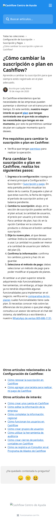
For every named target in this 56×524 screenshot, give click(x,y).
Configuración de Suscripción (17, 39)
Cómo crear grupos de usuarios (26, 429)
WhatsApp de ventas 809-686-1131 (32, 318)
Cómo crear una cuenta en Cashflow (28, 403)
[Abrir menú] (50, 5)
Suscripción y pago (34, 184)
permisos (35, 148)
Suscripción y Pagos (13, 42)
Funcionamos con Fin (29, 515)
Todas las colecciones (13, 36)
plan (25, 113)
